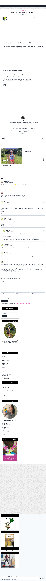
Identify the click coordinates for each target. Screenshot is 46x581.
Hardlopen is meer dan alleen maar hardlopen (9, 387)
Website (32, 293)
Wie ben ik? (5, 576)
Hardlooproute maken (6, 424)
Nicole (23, 120)
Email (17, 293)
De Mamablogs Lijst (9, 550)
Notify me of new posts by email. (8, 298)
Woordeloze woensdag (5, 378)
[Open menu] (23, 6)
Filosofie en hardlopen (5, 360)
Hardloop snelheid (6, 420)
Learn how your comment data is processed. (24, 303)
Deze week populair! (5, 359)
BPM (4, 434)
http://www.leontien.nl (22, 221)
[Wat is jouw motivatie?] (10, 523)
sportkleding (11, 81)
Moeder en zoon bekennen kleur (39, 139)
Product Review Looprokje (6, 374)
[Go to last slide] (2, 160)
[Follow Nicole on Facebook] (22, 133)
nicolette (6, 192)
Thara (5, 181)
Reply (43, 181)
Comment (3, 281)
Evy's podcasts (5, 423)
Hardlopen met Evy (6, 432)
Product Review (4, 372)
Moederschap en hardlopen (6, 368)
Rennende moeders (5, 375)
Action (27, 47)
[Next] (43, 160)
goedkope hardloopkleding (20, 91)
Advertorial (3, 355)
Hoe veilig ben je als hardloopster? (7, 396)
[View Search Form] (23, 1)
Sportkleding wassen (6, 430)
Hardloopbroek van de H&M (6, 139)
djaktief (5, 201)
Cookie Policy (18, 579)
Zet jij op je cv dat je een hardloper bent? (8, 384)
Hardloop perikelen (5, 363)
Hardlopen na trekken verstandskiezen (9, 428)
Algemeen (3, 356)
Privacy (15, 576)
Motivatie (3, 370)
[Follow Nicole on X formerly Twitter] (24, 133)
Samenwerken (10, 576)
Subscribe (4, 316)
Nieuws (3, 371)
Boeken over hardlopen (6, 357)
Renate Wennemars (6, 431)
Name (2, 293)
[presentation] (11, 156)
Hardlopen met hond (6, 427)
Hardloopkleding (23, 10)
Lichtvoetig (3, 367)
